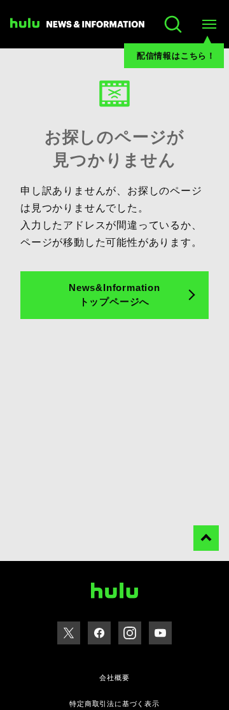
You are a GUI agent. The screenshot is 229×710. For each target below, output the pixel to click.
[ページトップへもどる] (206, 538)
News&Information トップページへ (114, 295)
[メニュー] (208, 24)
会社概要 (114, 677)
